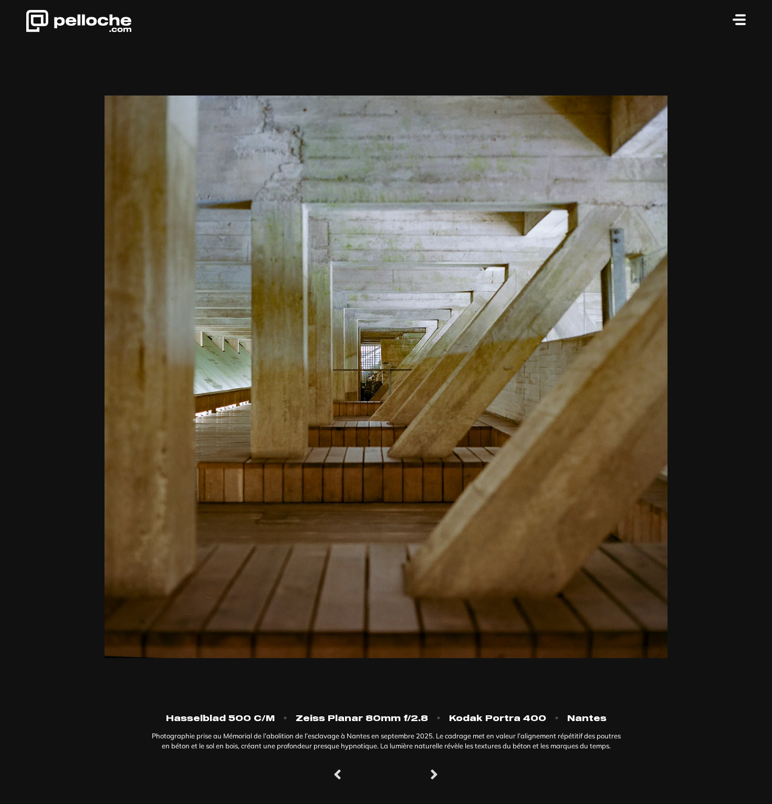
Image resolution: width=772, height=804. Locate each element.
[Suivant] (412, 775)
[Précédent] (359, 775)
